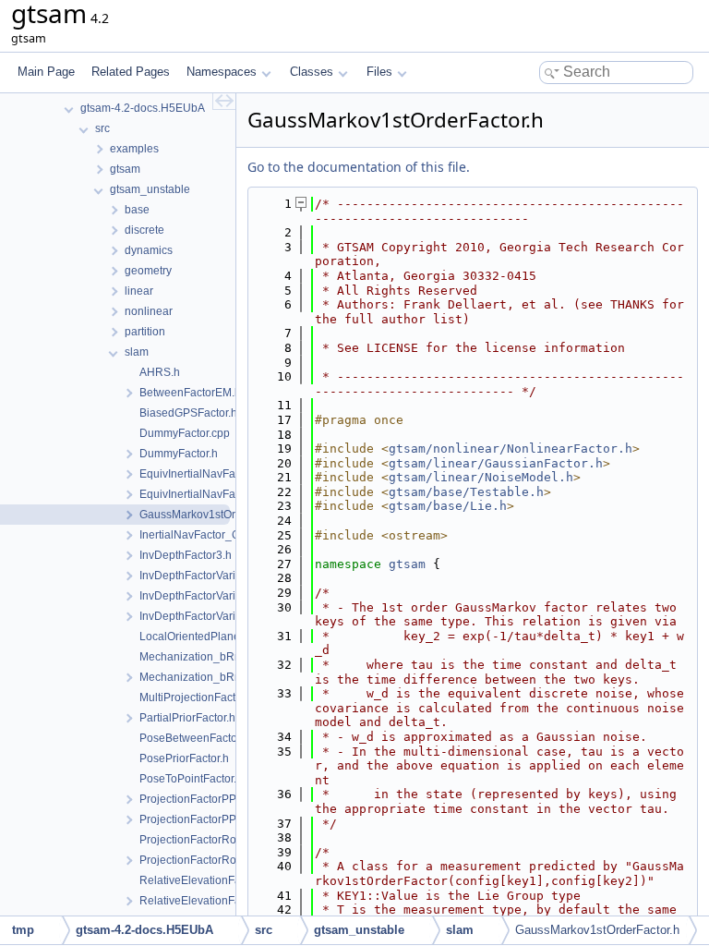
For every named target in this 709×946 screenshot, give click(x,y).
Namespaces (221, 72)
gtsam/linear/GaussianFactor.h (496, 463)
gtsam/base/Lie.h (448, 506)
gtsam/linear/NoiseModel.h (481, 477)
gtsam (407, 564)
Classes (311, 72)
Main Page (46, 72)
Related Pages (130, 72)
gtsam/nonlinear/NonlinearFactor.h (510, 448)
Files (379, 72)
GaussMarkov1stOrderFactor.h (597, 930)
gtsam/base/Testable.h (466, 492)
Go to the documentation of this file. (358, 167)
